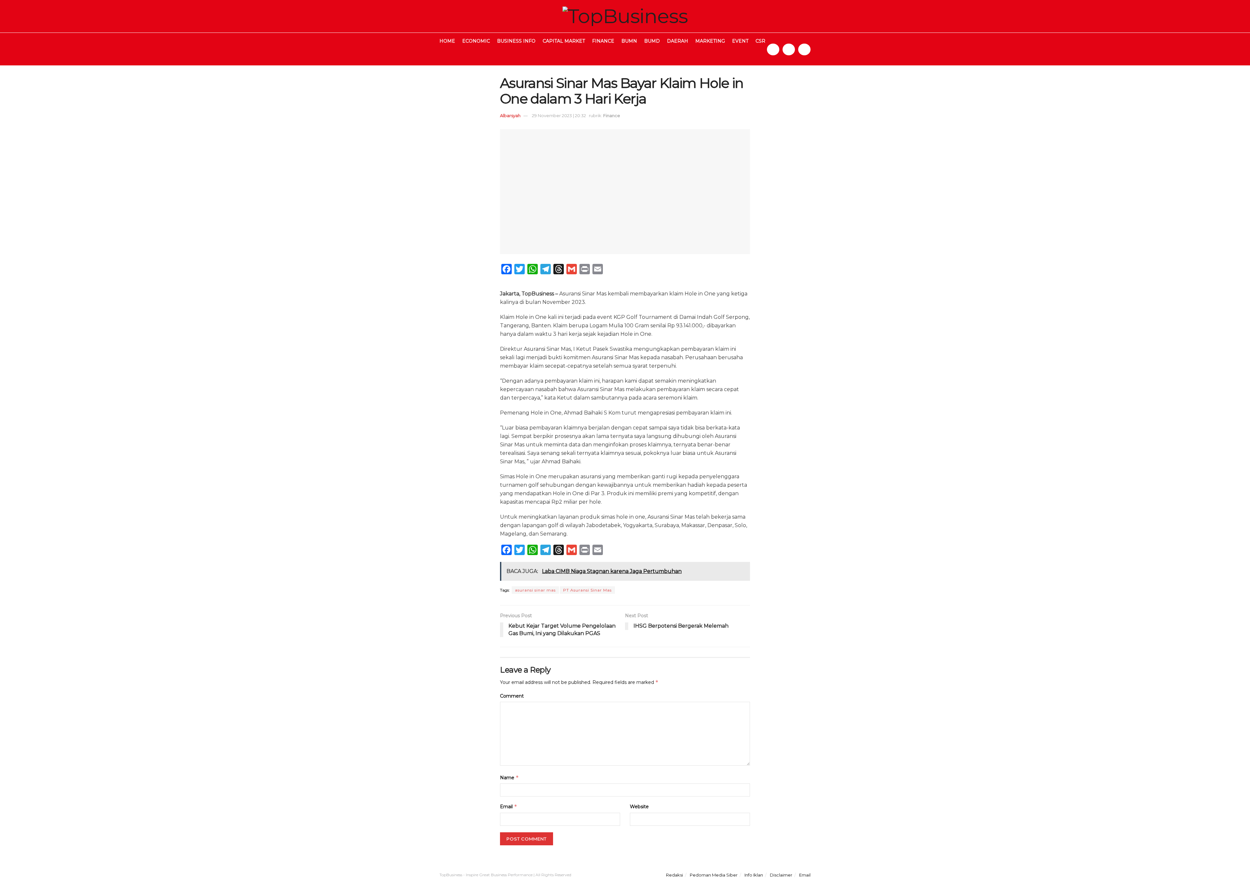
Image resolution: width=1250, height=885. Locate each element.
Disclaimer (781, 875)
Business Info (516, 41)
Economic (476, 41)
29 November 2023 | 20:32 (559, 115)
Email (508, 806)
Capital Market (564, 41)
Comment (512, 696)
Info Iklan (753, 875)
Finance (603, 41)
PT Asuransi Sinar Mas (587, 590)
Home (447, 41)
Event (740, 41)
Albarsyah (510, 115)
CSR (760, 41)
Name (509, 777)
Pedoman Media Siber (714, 875)
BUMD (652, 41)
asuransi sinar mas (535, 590)
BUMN (629, 41)
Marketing (710, 41)
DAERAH (677, 41)
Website (639, 807)
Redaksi (674, 875)
